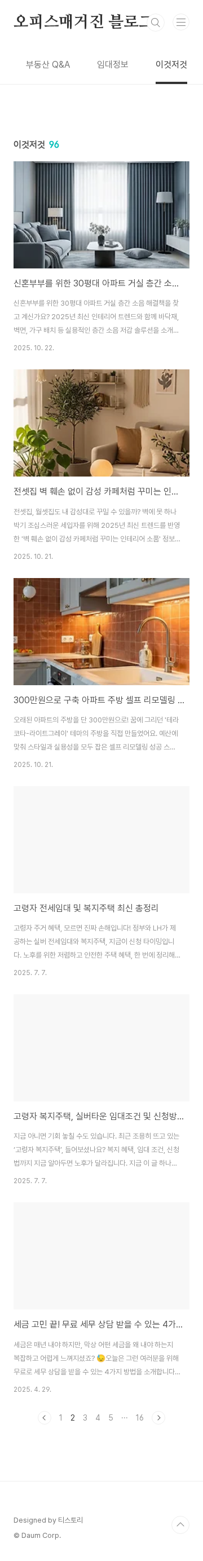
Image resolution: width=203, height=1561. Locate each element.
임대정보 (113, 64)
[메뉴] (181, 22)
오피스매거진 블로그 (84, 22)
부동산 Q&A (48, 64)
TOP (180, 1525)
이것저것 (171, 64)
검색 (155, 22)
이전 (44, 1418)
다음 (158, 1418)
